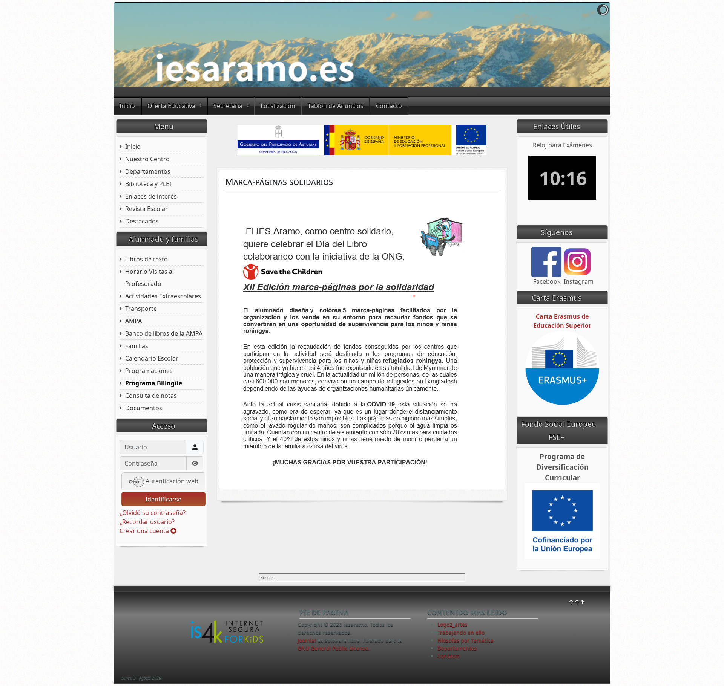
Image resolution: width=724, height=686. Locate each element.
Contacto (389, 106)
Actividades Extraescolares (163, 296)
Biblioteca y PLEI (148, 184)
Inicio (127, 106)
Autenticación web (171, 481)
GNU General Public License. (334, 648)
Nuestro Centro (147, 159)
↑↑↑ (576, 602)
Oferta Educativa (171, 106)
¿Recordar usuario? (147, 522)
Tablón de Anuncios (336, 106)
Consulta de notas (151, 395)
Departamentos (147, 171)
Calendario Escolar (151, 358)
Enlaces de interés (151, 196)
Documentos (143, 408)
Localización (278, 106)
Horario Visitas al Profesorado (149, 277)
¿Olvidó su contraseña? (153, 513)
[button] (587, 44)
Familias (136, 346)
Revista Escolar (146, 209)
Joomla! (307, 640)
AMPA (133, 321)
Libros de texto (146, 259)
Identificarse (163, 499)
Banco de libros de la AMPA (163, 333)
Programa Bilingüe (153, 383)
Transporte (141, 308)
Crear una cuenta (145, 531)
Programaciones (149, 371)
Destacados (142, 221)
